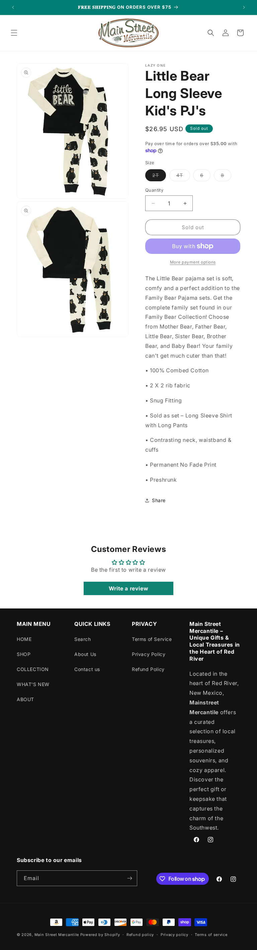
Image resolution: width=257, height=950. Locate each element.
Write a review (128, 588)
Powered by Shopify (100, 934)
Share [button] (159, 500)
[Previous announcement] (13, 7)
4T (183, 176)
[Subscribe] (129, 878)
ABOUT (25, 699)
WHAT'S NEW (33, 684)
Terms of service (211, 934)
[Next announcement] (244, 7)
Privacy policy (174, 934)
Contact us (87, 669)
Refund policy (140, 934)
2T (159, 176)
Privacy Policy (148, 654)
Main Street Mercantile (56, 934)
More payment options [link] (193, 262)
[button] (14, 32)
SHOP (23, 654)
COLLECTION (33, 669)
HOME (24, 639)
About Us (85, 654)
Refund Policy (148, 669)
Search (82, 639)
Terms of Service (152, 639)
